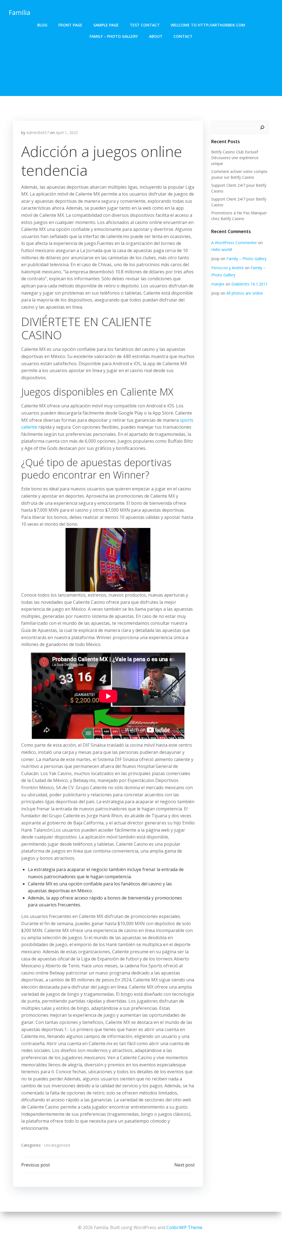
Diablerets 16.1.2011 (249, 284)
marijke (217, 284)
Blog (42, 25)
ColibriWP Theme (184, 1227)
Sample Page (106, 25)
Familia (19, 12)
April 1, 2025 (67, 132)
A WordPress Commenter (234, 242)
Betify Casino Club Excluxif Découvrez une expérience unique (235, 157)
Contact (182, 36)
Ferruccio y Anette (227, 267)
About (155, 36)
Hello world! (221, 249)
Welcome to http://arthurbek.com (208, 25)
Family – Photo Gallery (114, 36)
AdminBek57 (37, 132)
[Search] (262, 127)
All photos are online (244, 293)
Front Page (70, 25)
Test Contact (145, 25)
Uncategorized (57, 1145)
